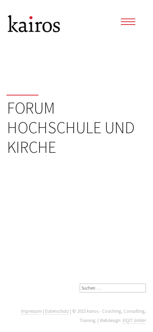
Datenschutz (57, 311)
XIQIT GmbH (134, 320)
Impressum (31, 311)
